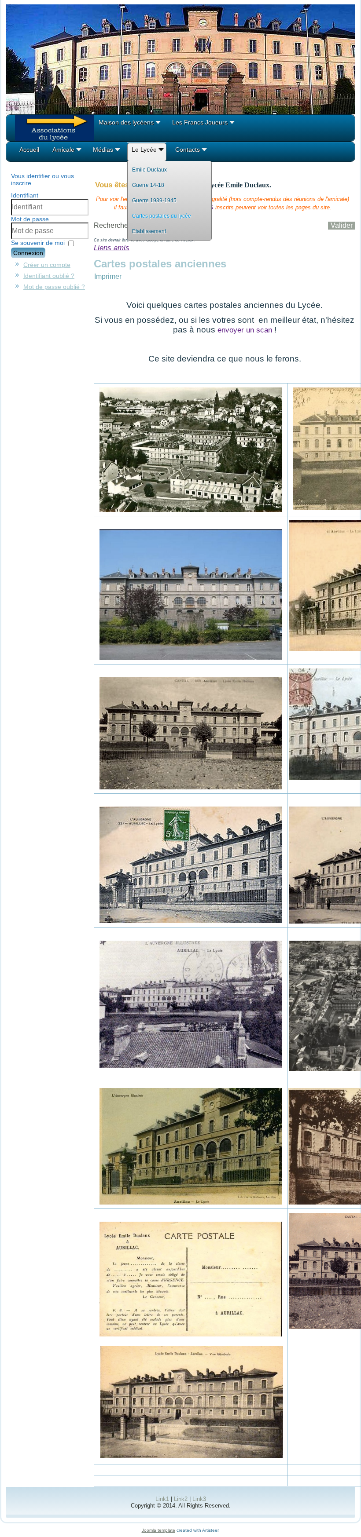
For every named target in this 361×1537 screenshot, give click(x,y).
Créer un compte (46, 264)
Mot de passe (30, 219)
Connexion (28, 252)
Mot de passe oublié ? (54, 286)
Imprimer (108, 276)
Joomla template (158, 1530)
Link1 (162, 1499)
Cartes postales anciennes (160, 264)
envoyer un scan (244, 330)
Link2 (181, 1499)
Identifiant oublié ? (48, 275)
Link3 (199, 1499)
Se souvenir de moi (38, 242)
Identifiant (24, 195)
